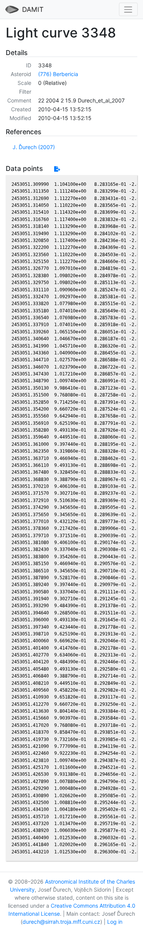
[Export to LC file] (57, 169)
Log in (114, 921)
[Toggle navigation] (128, 9)
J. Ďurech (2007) (34, 147)
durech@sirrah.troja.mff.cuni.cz (61, 921)
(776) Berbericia (58, 74)
